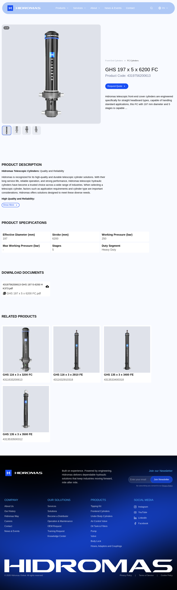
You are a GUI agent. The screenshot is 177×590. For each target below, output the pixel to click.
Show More (8, 205)
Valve (93, 536)
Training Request (56, 531)
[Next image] (97, 74)
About (93, 8)
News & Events (113, 8)
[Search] (151, 8)
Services (78, 8)
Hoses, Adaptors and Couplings (106, 546)
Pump (94, 531)
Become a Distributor (58, 516)
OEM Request (54, 526)
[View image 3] (26, 130)
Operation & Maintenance (60, 521)
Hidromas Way (11, 516)
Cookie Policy (167, 575)
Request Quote (114, 86)
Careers (8, 521)
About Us (9, 506)
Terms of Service (146, 575)
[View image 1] (6, 130)
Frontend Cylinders (100, 511)
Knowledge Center (57, 536)
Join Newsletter (161, 479)
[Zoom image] (97, 28)
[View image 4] (36, 130)
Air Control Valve (99, 521)
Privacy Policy (167, 486)
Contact (130, 8)
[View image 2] (16, 130)
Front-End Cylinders (114, 60)
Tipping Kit (96, 506)
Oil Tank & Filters (99, 526)
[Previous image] (5, 74)
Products (60, 8)
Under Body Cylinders (101, 516)
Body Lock (96, 541)
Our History (9, 511)
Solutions (52, 511)
